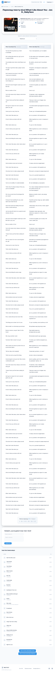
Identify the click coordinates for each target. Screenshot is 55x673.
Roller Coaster (9, 570)
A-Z (44, 2)
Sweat (7, 598)
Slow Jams (8, 603)
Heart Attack (9, 612)
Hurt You (8, 575)
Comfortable (9, 580)
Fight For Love (9, 644)
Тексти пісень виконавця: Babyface (27, 653)
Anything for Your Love (11, 590)
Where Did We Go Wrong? (12, 593)
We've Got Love (9, 617)
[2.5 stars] (26, 521)
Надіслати (8, 543)
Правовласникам (28, 668)
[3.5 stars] (30, 521)
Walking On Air (9, 634)
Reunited (8, 584)
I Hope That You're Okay (11, 621)
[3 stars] (28, 521)
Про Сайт (21, 668)
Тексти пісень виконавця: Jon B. (27, 650)
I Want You (8, 625)
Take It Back (9, 561)
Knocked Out (9, 639)
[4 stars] (31, 521)
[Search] (41, 2)
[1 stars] (21, 521)
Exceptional (9, 608)
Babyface (9, 562)
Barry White (9, 604)
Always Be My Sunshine (11, 630)
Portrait (13, 604)
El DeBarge (9, 636)
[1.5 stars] (23, 521)
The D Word (9, 566)
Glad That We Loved (10, 557)
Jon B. (12, 6)
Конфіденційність (36, 668)
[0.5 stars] (20, 521)
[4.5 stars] (33, 521)
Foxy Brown (13, 631)
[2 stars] (25, 521)
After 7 (8, 626)
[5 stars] (35, 521)
